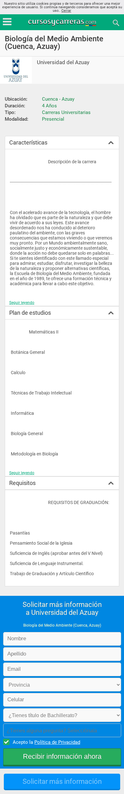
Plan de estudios (30, 312)
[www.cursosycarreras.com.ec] (62, 22)
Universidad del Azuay (63, 62)
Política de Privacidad (57, 742)
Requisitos (22, 483)
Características (28, 142)
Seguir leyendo (21, 302)
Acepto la (46, 742)
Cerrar (66, 11)
